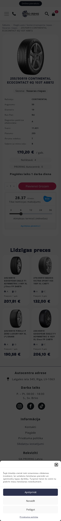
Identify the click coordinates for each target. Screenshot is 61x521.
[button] (56, 464)
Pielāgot (30, 509)
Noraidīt (30, 500)
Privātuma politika (29, 517)
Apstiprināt (30, 492)
